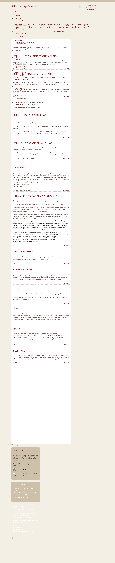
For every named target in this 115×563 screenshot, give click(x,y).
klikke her (30, 497)
